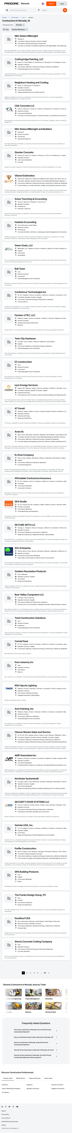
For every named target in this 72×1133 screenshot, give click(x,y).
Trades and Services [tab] (35, 1078)
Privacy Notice (5, 1114)
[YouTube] (17, 1106)
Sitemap (4, 1125)
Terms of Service (6, 1118)
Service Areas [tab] (48, 1078)
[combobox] (51, 10)
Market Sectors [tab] (20, 1078)
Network (25, 3)
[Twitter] (9, 1107)
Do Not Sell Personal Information (10, 1121)
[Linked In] (2, 1107)
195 (45, 973)
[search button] (65, 10)
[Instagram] (13, 1107)
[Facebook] (5, 1107)
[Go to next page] (48, 972)
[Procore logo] (11, 4)
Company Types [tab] (7, 1078)
